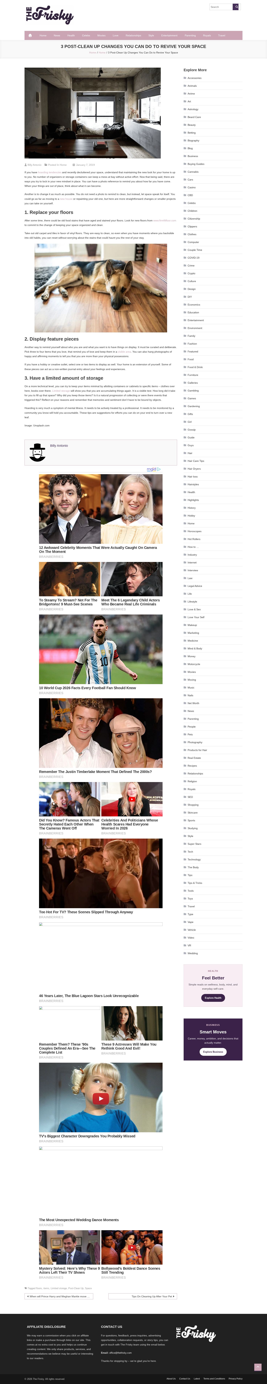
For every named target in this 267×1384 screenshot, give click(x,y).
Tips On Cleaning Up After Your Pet (152, 1296)
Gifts (190, 414)
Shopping (193, 804)
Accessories (194, 78)
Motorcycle (194, 664)
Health (71, 35)
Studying (193, 828)
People (192, 726)
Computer (193, 242)
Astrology (193, 109)
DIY (190, 296)
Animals (192, 85)
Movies (101, 35)
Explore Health (213, 998)
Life (190, 593)
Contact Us (184, 1378)
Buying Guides (196, 163)
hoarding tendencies (49, 172)
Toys (190, 898)
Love (115, 35)
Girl (190, 421)
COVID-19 (193, 257)
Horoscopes (194, 531)
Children (192, 210)
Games (192, 398)
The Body (193, 867)
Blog (190, 148)
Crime (191, 265)
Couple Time (195, 249)
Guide (191, 437)
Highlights (193, 500)
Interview (193, 570)
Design (192, 289)
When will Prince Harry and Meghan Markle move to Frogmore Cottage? (61, 1296)
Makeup (192, 625)
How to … (193, 546)
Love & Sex (194, 609)
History (192, 507)
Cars (190, 179)
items (46, 1288)
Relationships (133, 35)
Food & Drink (195, 367)
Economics (194, 304)
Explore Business (213, 1051)
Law (190, 578)
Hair (190, 453)
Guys (191, 445)
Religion (192, 781)
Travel (221, 35)
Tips (190, 875)
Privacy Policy (235, 1378)
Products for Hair (197, 750)
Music (191, 687)
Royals (207, 35)
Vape (190, 922)
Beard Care (194, 117)
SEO (190, 797)
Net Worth (193, 703)
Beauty (192, 124)
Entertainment (169, 35)
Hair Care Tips (196, 460)
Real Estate (194, 757)
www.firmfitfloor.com (164, 220)
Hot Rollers (194, 539)
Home (43, 35)
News (57, 35)
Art (189, 101)
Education (193, 312)
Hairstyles (193, 484)
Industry (192, 554)
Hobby (191, 515)
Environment (195, 328)
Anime (191, 93)
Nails (190, 695)
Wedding (193, 953)
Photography (195, 742)
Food (191, 359)
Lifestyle (192, 601)
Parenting (190, 35)
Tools (191, 890)
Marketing (193, 632)
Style (151, 35)
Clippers (192, 226)
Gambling (193, 390)
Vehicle (192, 929)
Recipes (192, 765)
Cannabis (193, 171)
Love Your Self (196, 617)
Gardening (194, 406)
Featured (193, 351)
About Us (171, 1378)
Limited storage (61, 390)
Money (191, 656)
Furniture (193, 374)
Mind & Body (195, 648)
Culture (192, 281)
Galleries (193, 382)
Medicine (193, 640)
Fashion (192, 343)
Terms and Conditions (214, 1378)
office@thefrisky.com (120, 1352)
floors (39, 1288)
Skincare (193, 812)
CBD (190, 195)
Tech (190, 851)
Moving (192, 679)
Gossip (192, 429)
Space (88, 1288)
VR (189, 945)
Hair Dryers (194, 468)
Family (191, 335)
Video (191, 937)
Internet (192, 562)
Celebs (86, 35)
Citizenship (194, 218)
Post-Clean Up (76, 1288)
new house (66, 198)
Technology (194, 859)
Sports (191, 820)
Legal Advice (195, 585)
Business (193, 156)
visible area (124, 351)
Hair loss (193, 476)
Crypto (191, 273)
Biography (193, 140)
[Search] (235, 7)
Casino (192, 187)
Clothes (192, 234)
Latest (197, 1378)
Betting (192, 132)
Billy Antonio (34, 164)
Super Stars (194, 843)
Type (190, 914)
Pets (190, 734)
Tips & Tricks (195, 882)
